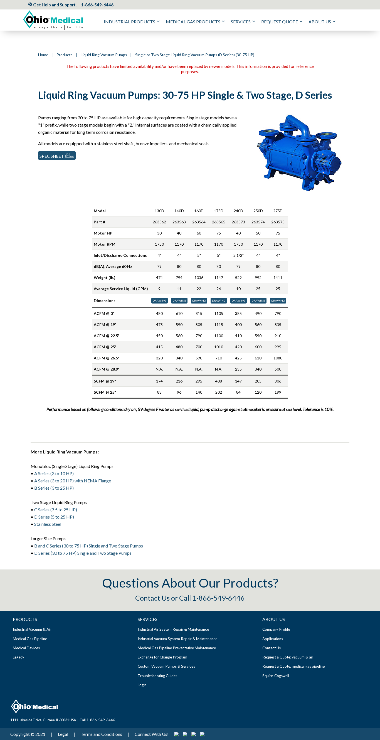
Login (142, 685)
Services (241, 21)
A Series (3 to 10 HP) (54, 473)
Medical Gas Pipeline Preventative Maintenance (177, 648)
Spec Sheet (52, 156)
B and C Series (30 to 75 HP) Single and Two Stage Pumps (88, 545)
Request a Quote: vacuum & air (287, 657)
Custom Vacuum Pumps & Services (166, 666)
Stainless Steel (47, 524)
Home (43, 54)
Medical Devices (26, 648)
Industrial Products (129, 21)
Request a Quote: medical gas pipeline (293, 666)
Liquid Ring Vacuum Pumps (104, 54)
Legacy (18, 657)
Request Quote (279, 21)
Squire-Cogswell (275, 676)
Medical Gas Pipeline (30, 639)
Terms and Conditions (101, 734)
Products (64, 54)
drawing (159, 300)
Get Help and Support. (54, 4)
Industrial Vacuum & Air (32, 629)
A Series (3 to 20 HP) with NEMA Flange (72, 480)
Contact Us (152, 598)
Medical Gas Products (193, 21)
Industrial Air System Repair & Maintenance (173, 629)
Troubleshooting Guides (157, 676)
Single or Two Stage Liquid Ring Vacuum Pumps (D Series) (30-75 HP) (194, 54)
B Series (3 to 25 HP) (54, 487)
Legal (63, 734)
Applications (272, 639)
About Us (320, 21)
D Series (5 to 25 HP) (54, 516)
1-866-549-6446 (97, 4)
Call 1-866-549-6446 (212, 598)
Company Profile (276, 629)
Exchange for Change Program (162, 657)
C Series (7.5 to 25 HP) (55, 509)
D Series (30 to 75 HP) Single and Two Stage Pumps (83, 553)
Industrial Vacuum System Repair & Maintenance (177, 639)
